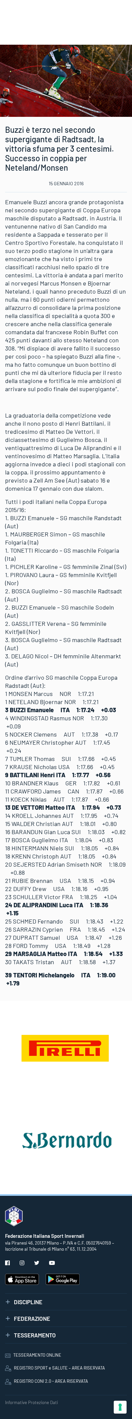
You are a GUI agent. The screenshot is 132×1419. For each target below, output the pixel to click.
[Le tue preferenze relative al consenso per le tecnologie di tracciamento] (120, 1407)
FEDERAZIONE (32, 1318)
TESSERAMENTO (35, 1335)
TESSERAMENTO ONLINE (37, 1355)
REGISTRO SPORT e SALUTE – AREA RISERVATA (59, 1368)
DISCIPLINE (28, 1301)
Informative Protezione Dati (31, 1402)
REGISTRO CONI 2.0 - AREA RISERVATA (51, 1381)
